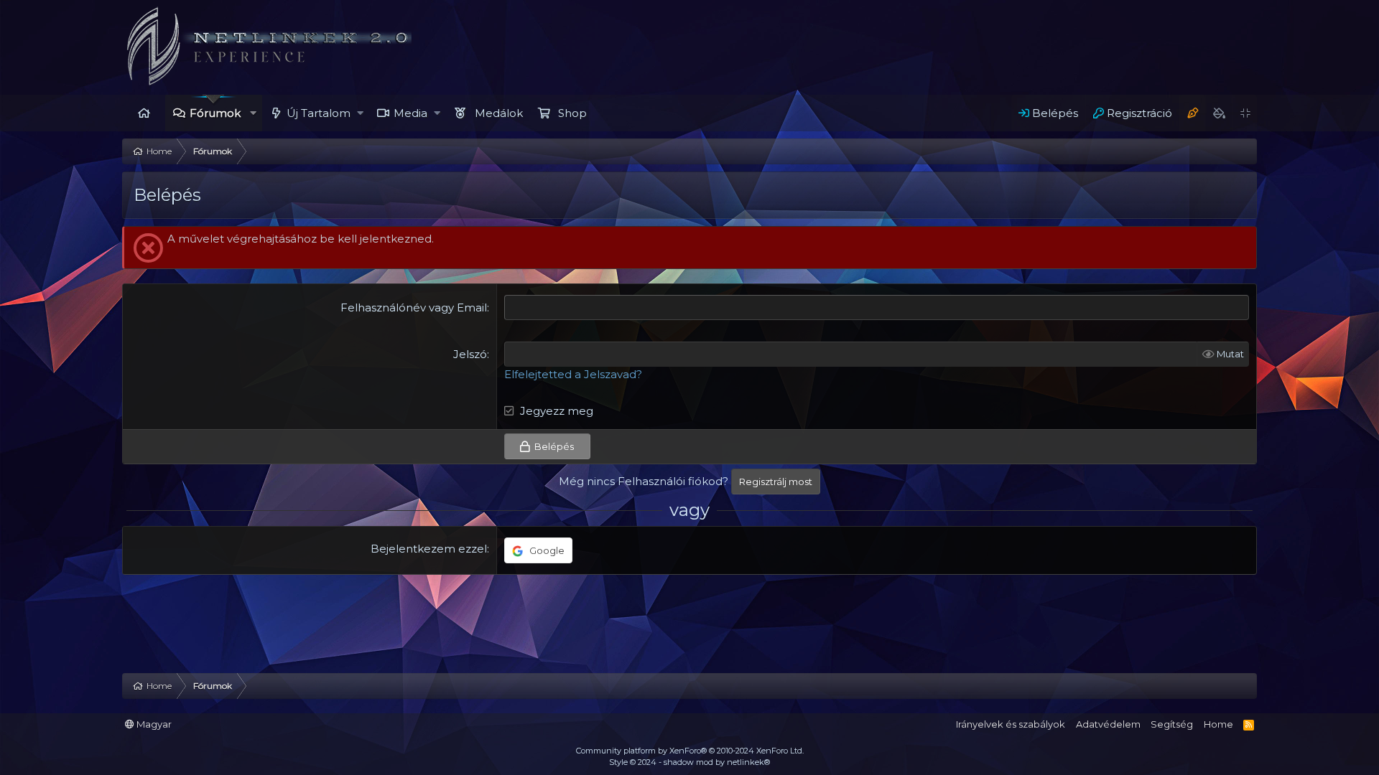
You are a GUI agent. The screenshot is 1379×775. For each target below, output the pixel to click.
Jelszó (470, 354)
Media (410, 113)
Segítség (1172, 724)
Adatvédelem (1108, 724)
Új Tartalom (318, 113)
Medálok (499, 113)
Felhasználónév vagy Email (413, 307)
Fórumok (215, 113)
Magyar (153, 724)
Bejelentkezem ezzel (429, 548)
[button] (253, 113)
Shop (572, 113)
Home (143, 113)
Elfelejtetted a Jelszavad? (573, 374)
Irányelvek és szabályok (1010, 724)
